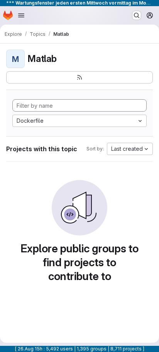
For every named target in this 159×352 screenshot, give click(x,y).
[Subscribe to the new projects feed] (79, 77)
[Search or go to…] (136, 15)
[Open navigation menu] (21, 15)
